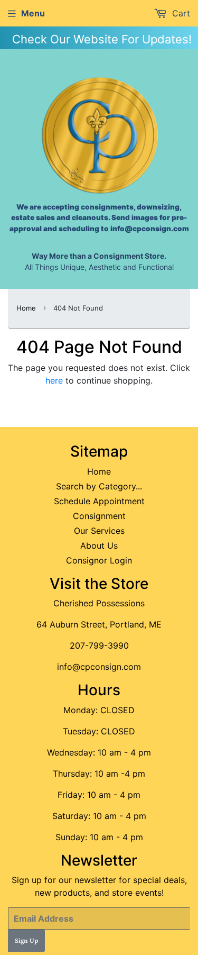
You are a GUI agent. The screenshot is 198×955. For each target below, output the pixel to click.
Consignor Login (99, 560)
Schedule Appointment (99, 501)
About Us (99, 545)
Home (26, 308)
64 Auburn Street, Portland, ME (99, 624)
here (54, 380)
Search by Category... (99, 486)
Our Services (99, 530)
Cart (179, 13)
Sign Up (26, 941)
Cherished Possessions (99, 603)
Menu (33, 13)
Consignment (99, 516)
